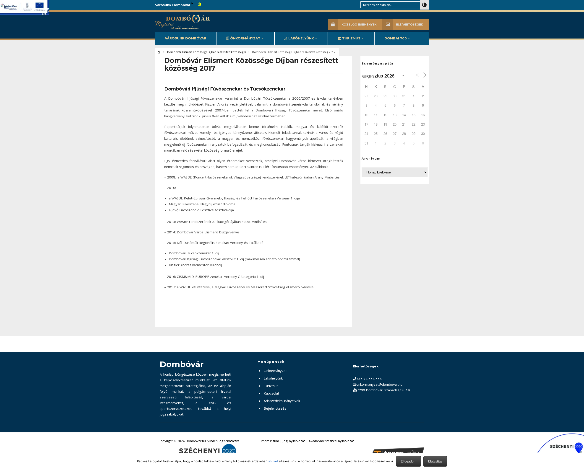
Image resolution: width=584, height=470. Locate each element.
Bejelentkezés (275, 408)
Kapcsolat (271, 393)
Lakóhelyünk (301, 38)
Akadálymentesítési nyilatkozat (331, 441)
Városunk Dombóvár (185, 38)
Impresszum (270, 441)
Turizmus (351, 38)
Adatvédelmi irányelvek (282, 400)
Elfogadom (408, 461)
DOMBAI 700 (395, 38)
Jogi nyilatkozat (294, 441)
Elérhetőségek (409, 24)
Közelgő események (359, 24)
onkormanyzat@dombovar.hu (379, 384)
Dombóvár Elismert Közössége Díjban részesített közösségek (206, 52)
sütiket (273, 461)
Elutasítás (435, 461)
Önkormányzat (245, 38)
